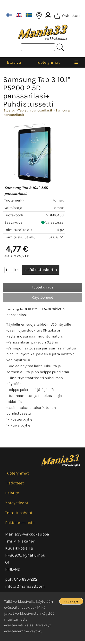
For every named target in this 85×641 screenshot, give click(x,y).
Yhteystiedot (16, 502)
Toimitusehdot (18, 512)
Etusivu (14, 62)
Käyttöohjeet (42, 297)
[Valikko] (76, 62)
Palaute (12, 493)
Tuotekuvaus (42, 287)
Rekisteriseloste (19, 522)
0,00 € (53, 237)
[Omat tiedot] (48, 16)
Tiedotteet (14, 483)
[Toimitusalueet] (39, 16)
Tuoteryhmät (48, 62)
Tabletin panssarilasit (35, 110)
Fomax (58, 200)
